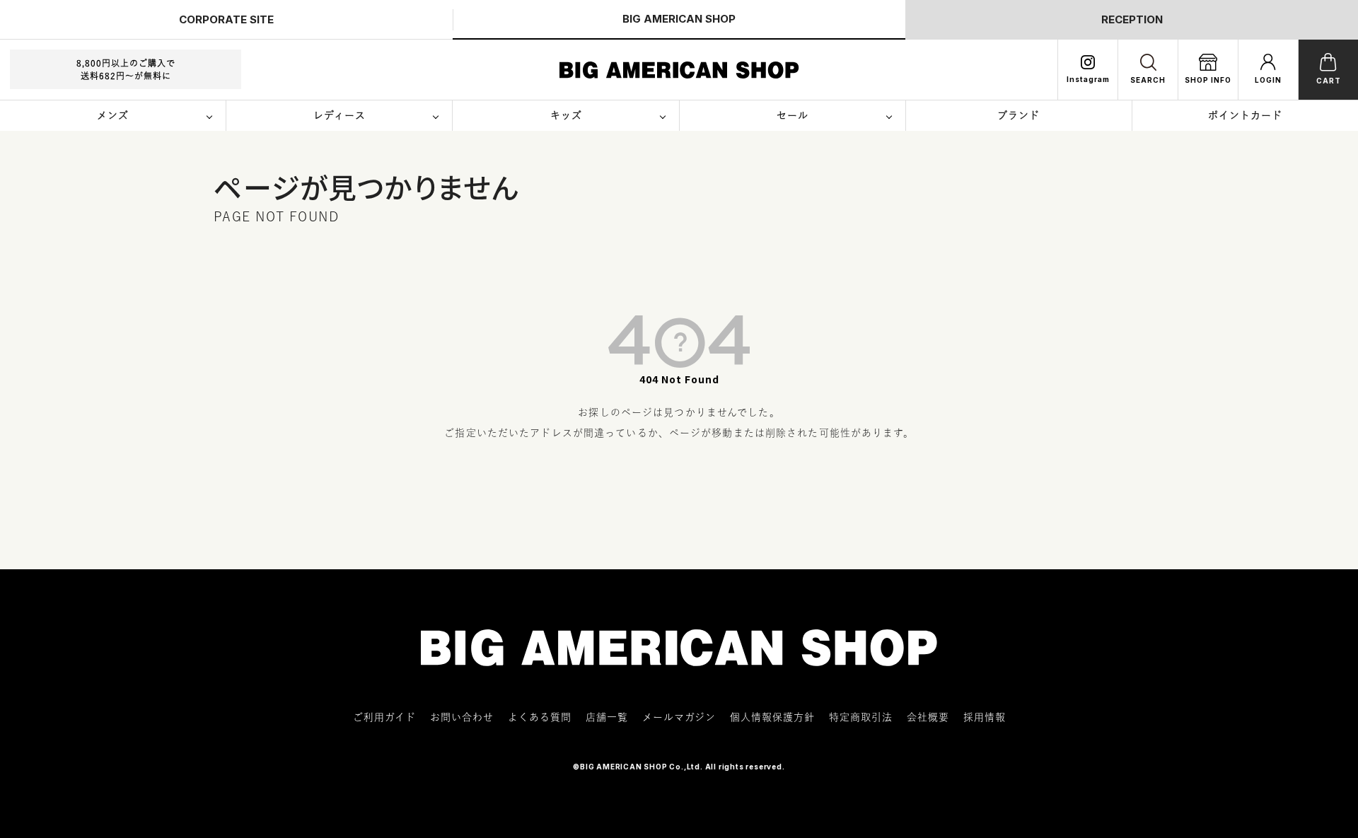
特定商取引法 (861, 717)
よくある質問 (539, 717)
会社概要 (928, 717)
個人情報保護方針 (772, 717)
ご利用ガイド (384, 717)
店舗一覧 (607, 717)
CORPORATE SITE (226, 19)
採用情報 (984, 717)
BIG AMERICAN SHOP (679, 18)
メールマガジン (679, 717)
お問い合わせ (462, 717)
